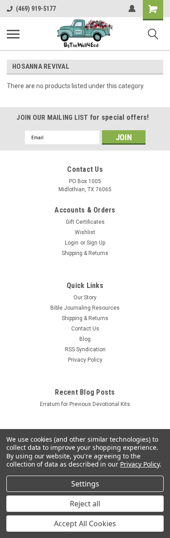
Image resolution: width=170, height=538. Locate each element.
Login (71, 243)
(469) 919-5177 (36, 8)
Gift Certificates (85, 222)
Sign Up (96, 243)
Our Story (85, 297)
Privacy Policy (85, 360)
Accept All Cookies (85, 524)
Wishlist (85, 232)
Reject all (85, 504)
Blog (85, 339)
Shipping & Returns (85, 253)
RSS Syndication (85, 349)
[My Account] (132, 8)
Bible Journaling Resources (85, 308)
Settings (85, 484)
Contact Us (85, 329)
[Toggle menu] (13, 34)
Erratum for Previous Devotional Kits (85, 404)
